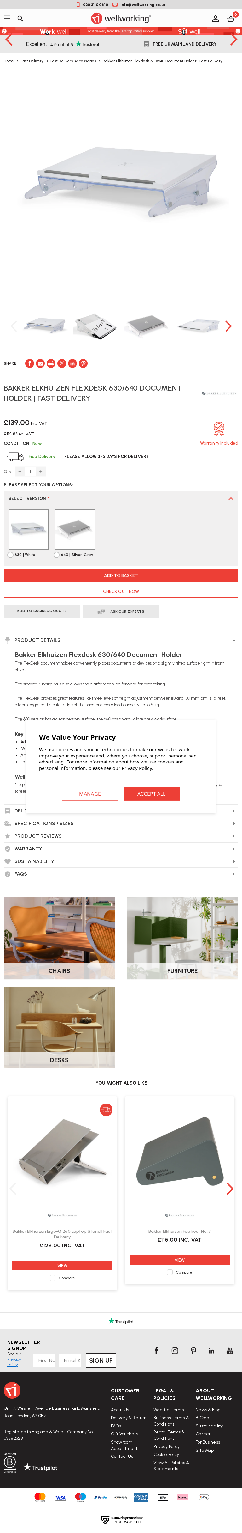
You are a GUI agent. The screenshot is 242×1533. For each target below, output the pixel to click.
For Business (208, 1442)
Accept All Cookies (152, 794)
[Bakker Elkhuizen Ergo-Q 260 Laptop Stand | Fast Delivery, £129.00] (62, 1153)
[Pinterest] (83, 363)
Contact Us (122, 1456)
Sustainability (209, 1426)
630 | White (24, 554)
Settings (90, 794)
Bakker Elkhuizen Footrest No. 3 (179, 1231)
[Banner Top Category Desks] (59, 1027)
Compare (67, 1278)
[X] (62, 363)
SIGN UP (101, 1360)
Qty (7, 471)
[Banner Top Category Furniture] (183, 938)
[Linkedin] (72, 363)
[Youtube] (229, 1350)
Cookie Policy (166, 1454)
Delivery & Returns (129, 1417)
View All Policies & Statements (171, 1466)
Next (233, 39)
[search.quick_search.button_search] (20, 18)
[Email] (40, 363)
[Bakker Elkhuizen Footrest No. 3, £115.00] (179, 1153)
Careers (204, 1434)
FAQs (116, 1426)
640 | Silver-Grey (77, 554)
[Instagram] (174, 1350)
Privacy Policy (166, 1446)
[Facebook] (29, 363)
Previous (8, 39)
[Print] (51, 363)
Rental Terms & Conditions (169, 1435)
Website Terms (168, 1410)
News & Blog (208, 1410)
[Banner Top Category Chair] (59, 938)
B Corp (202, 1417)
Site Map (205, 1450)
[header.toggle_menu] (8, 18)
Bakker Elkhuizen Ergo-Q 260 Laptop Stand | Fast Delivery (62, 1234)
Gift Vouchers (124, 1434)
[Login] (215, 18)
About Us (120, 1410)
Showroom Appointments (125, 1445)
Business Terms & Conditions (171, 1421)
